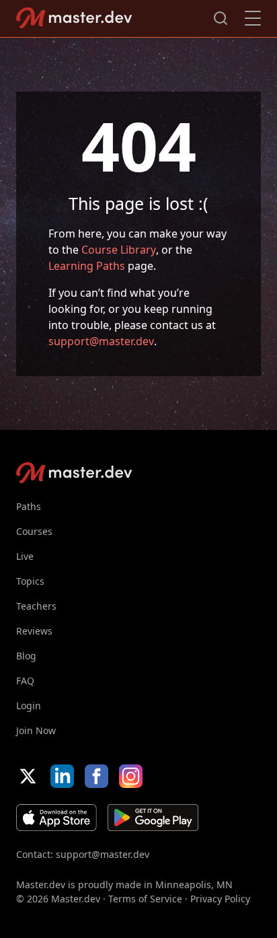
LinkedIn (62, 776)
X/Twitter (28, 776)
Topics (30, 581)
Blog (26, 655)
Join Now (36, 730)
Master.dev (74, 17)
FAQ (25, 680)
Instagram (131, 776)
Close (253, 18)
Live (25, 556)
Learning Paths (86, 265)
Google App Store (153, 817)
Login (28, 705)
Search (220, 18)
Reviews (34, 630)
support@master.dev (101, 341)
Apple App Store (56, 817)
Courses (34, 531)
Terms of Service (145, 898)
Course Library (118, 249)
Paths (28, 506)
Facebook (96, 776)
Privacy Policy (220, 898)
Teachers (36, 606)
